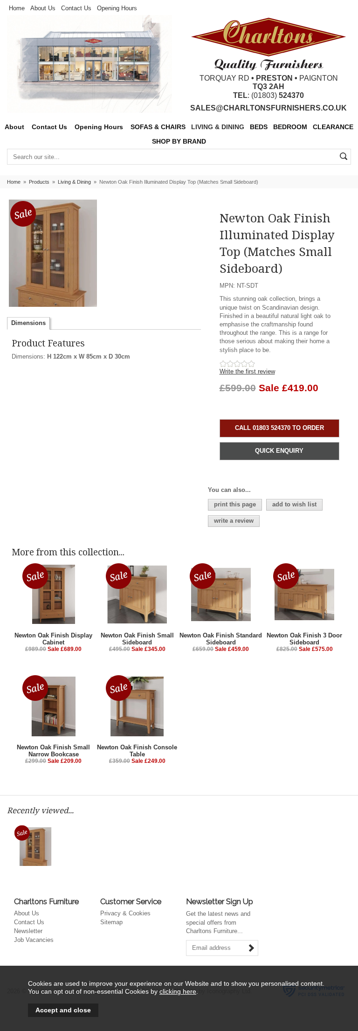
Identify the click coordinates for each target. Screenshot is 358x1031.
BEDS (259, 127)
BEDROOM (290, 127)
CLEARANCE (333, 127)
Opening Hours (117, 8)
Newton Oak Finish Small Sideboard (137, 639)
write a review (234, 520)
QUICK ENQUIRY (279, 450)
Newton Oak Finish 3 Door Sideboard (304, 639)
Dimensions (28, 322)
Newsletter (28, 930)
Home (17, 8)
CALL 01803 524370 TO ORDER (279, 427)
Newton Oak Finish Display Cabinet (53, 639)
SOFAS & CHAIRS (158, 127)
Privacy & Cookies (125, 913)
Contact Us (76, 8)
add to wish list (294, 504)
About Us (42, 8)
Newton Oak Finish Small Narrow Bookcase (53, 751)
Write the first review (247, 371)
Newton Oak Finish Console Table (137, 751)
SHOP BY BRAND (179, 141)
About (14, 127)
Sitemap (111, 922)
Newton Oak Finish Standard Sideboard (220, 639)
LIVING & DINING (217, 127)
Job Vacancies (34, 939)
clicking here (177, 991)
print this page (235, 504)
